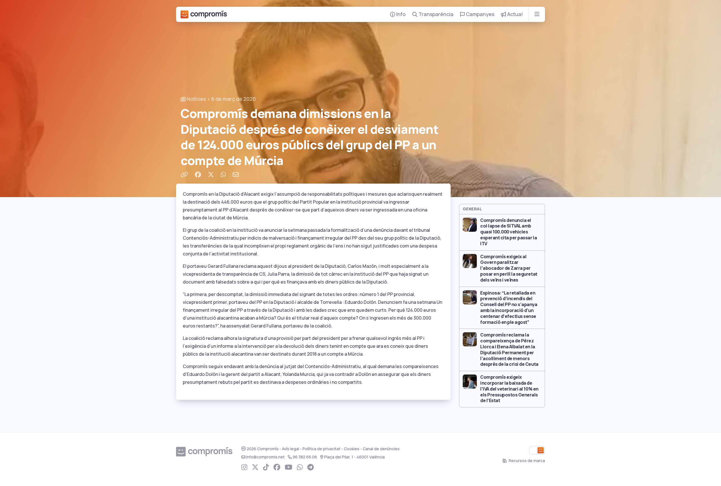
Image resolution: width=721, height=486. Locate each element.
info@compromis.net (265, 457)
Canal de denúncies (381, 448)
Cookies (351, 448)
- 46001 (354, 457)
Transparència (435, 14)
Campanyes (479, 14)
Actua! (514, 14)
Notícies (196, 99)
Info (400, 14)
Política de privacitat (321, 448)
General (472, 208)
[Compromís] (203, 14)
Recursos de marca (526, 460)
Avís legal (290, 448)
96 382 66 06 (305, 457)
